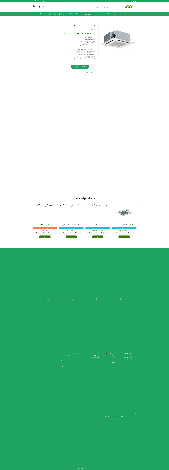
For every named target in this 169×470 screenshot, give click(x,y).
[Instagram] (35, 0)
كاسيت (126, 18)
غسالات (77, 14)
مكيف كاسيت (74, 83)
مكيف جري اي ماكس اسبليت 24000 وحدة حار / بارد (45, 232)
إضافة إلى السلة (79, 74)
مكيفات (115, 14)
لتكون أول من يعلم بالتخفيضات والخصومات (58, 363)
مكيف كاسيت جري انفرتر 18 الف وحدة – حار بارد (98, 232)
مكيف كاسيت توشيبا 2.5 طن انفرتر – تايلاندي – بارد (71, 232)
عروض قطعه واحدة (124, 14)
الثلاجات (107, 14)
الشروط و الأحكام (121, 1)
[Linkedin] (32, 0)
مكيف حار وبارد (80, 83)
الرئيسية (134, 18)
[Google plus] (33, 0)
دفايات (49, 14)
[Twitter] (37, 0)
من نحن (134, 1)
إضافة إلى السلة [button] (124, 244)
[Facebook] (39, 0)
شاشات (69, 14)
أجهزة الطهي (98, 14)
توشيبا (87, 81)
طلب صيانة (42, 14)
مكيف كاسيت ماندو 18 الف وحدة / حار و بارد (124, 232)
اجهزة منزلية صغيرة (59, 14)
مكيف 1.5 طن (91, 83)
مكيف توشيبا (86, 83)
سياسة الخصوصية (128, 1)
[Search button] (60, 7)
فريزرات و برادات (87, 14)
